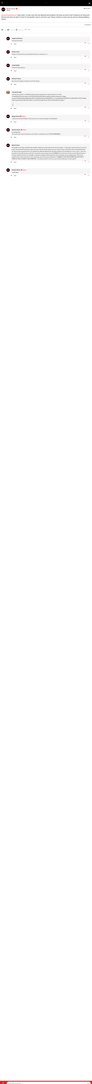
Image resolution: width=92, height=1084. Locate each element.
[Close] (89, 4)
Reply (15, 44)
